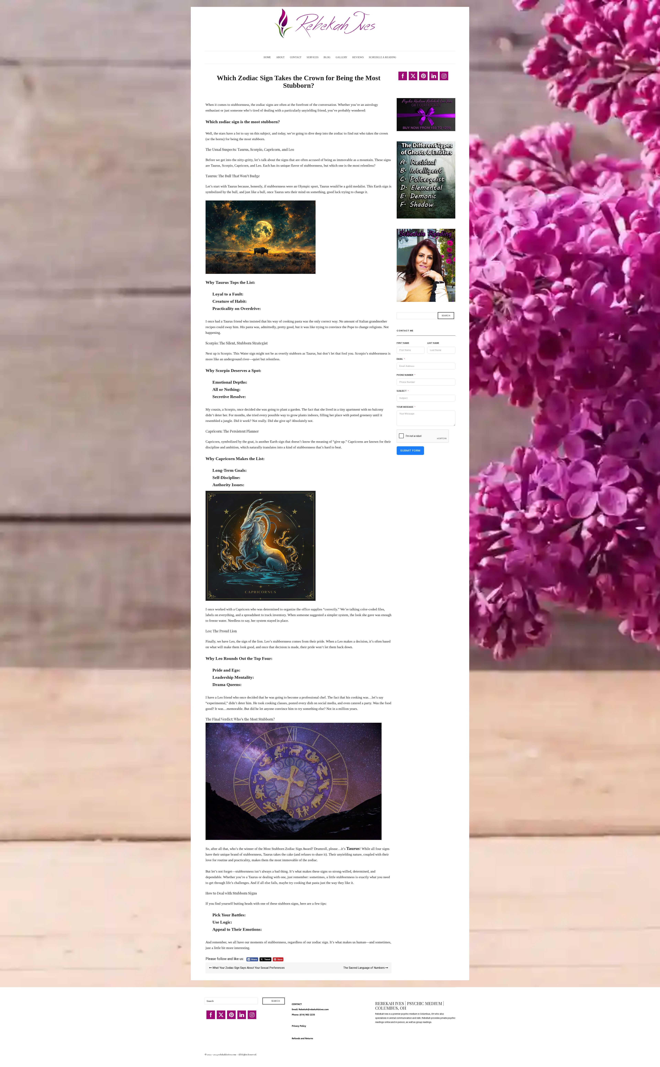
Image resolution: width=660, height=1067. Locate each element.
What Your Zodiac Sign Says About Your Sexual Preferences (248, 967)
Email (400, 358)
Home (267, 57)
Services (312, 57)
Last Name (433, 343)
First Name (403, 343)
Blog (327, 57)
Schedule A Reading (382, 57)
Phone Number (405, 374)
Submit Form (410, 451)
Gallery (341, 57)
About (280, 57)
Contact (296, 57)
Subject (401, 390)
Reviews (358, 57)
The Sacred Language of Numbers (364, 967)
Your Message (405, 406)
